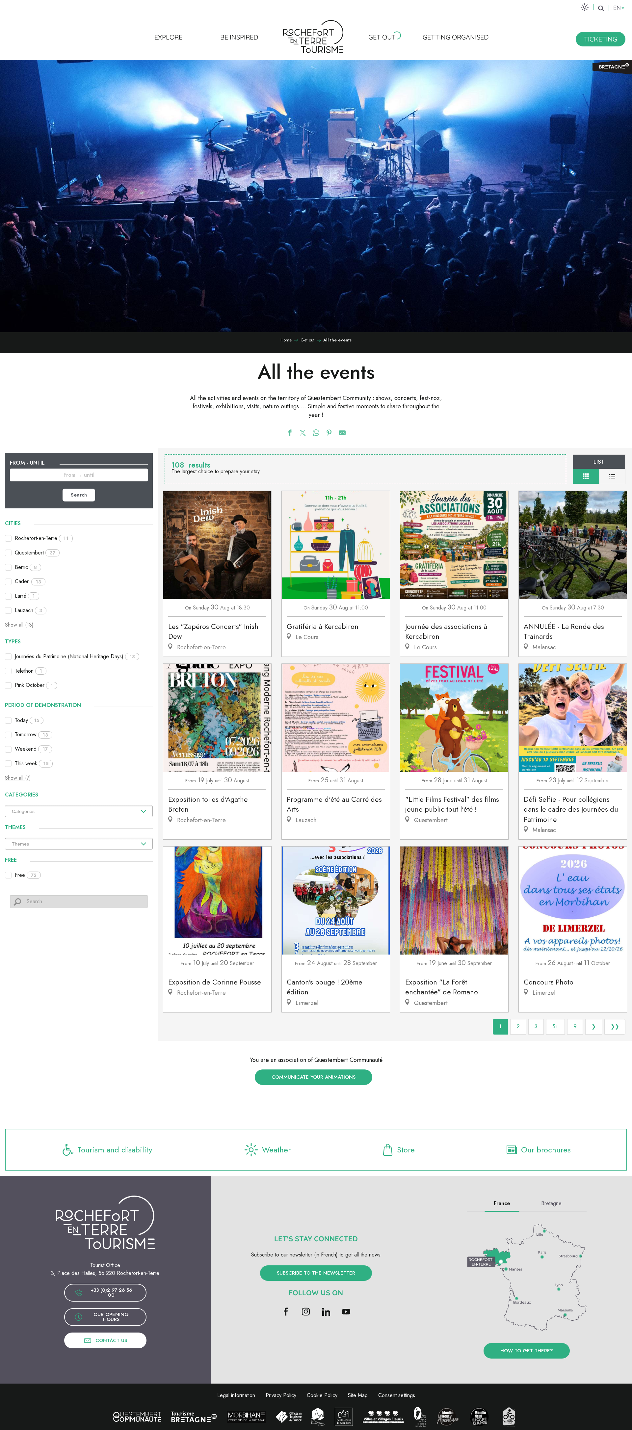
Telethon (28, 671)
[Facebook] (286, 1312)
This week (31, 763)
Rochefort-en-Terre (41, 538)
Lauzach (28, 610)
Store (406, 1149)
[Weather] (585, 7)
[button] (601, 8)
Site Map (358, 1395)
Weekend (31, 749)
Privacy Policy (281, 1395)
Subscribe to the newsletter (316, 1273)
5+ (555, 1026)
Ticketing (600, 39)
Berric (26, 567)
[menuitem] (168, 37)
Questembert (35, 552)
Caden (28, 581)
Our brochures (546, 1149)
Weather (276, 1149)
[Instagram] (306, 1312)
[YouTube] (346, 1312)
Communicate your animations (314, 1077)
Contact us (111, 1340)
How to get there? (526, 1350)
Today (27, 720)
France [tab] (502, 1203)
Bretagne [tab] (551, 1203)
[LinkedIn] (326, 1312)
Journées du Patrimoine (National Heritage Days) (75, 656)
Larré (25, 596)
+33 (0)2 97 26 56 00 (111, 1292)
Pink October (34, 685)
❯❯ (615, 1026)
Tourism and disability (114, 1149)
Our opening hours (111, 1317)
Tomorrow (31, 734)
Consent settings (396, 1395)
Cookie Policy (322, 1395)
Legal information (236, 1395)
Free (26, 875)
